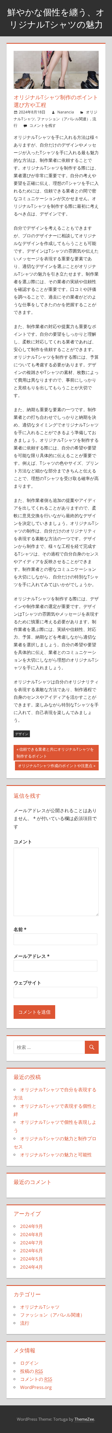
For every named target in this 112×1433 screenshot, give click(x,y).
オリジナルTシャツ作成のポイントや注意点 (55, 766)
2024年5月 (31, 1259)
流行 (24, 1323)
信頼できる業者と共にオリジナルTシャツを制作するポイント (55, 754)
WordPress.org (36, 1387)
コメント (23, 841)
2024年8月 (31, 1234)
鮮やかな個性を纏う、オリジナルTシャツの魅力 (56, 18)
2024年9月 (31, 1226)
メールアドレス (31, 956)
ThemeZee (84, 1419)
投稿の (31, 1371)
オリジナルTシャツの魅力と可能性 (56, 1154)
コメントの (36, 1379)
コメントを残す (42, 125)
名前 (20, 929)
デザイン (21, 734)
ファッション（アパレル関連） (63, 118)
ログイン (29, 1363)
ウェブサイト (27, 982)
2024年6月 (31, 1250)
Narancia (65, 112)
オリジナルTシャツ (40, 1307)
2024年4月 (31, 1267)
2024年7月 (31, 1242)
